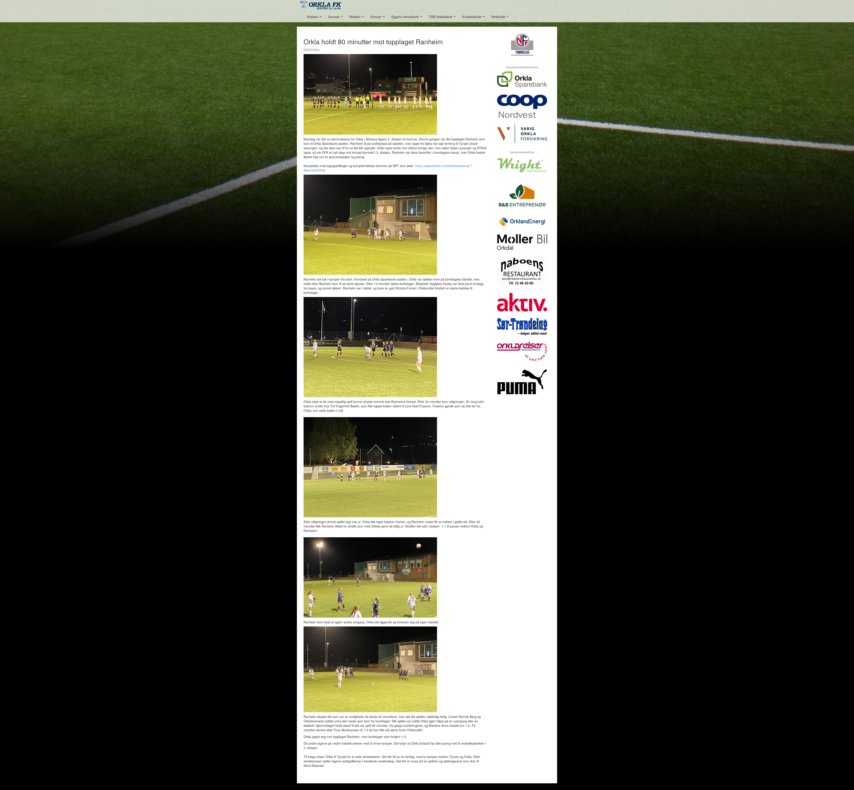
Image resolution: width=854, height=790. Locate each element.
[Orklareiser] (522, 355)
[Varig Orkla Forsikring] (522, 137)
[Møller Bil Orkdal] (522, 245)
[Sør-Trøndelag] (522, 330)
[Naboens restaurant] (522, 275)
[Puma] (522, 385)
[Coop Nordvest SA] (522, 110)
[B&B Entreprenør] (522, 198)
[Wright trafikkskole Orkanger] (522, 168)
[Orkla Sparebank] (522, 83)
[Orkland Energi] (522, 225)
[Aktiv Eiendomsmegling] (522, 305)
